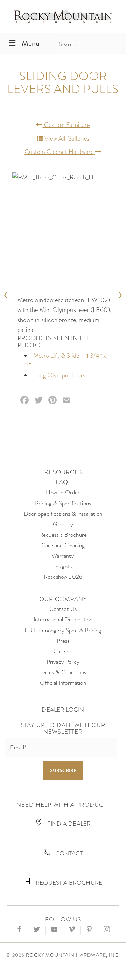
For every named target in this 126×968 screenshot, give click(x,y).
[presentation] (6, 293)
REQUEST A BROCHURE (68, 883)
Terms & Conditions (63, 672)
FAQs (63, 482)
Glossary (63, 524)
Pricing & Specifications (63, 503)
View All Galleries (66, 138)
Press (63, 641)
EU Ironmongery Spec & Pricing (62, 630)
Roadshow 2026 (63, 577)
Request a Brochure (63, 535)
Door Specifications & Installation (63, 514)
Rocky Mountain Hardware (63, 16)
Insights (63, 566)
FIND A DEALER (68, 824)
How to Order (63, 493)
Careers (63, 651)
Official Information (63, 683)
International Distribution (63, 619)
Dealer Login (63, 710)
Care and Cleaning (63, 545)
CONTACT (68, 853)
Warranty (63, 556)
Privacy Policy (63, 662)
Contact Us (63, 609)
